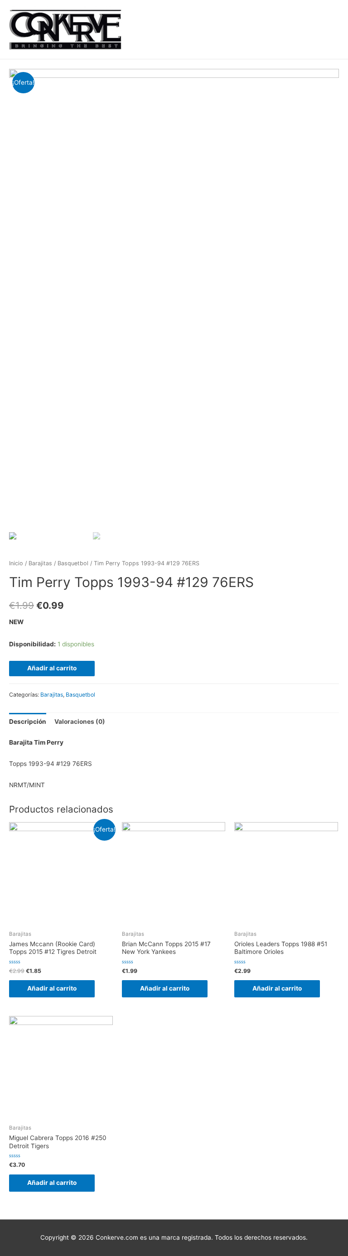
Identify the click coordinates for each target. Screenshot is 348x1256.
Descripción (27, 721)
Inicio (16, 563)
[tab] (27, 722)
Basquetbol (73, 563)
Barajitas (40, 563)
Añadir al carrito (52, 668)
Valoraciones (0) (79, 721)
